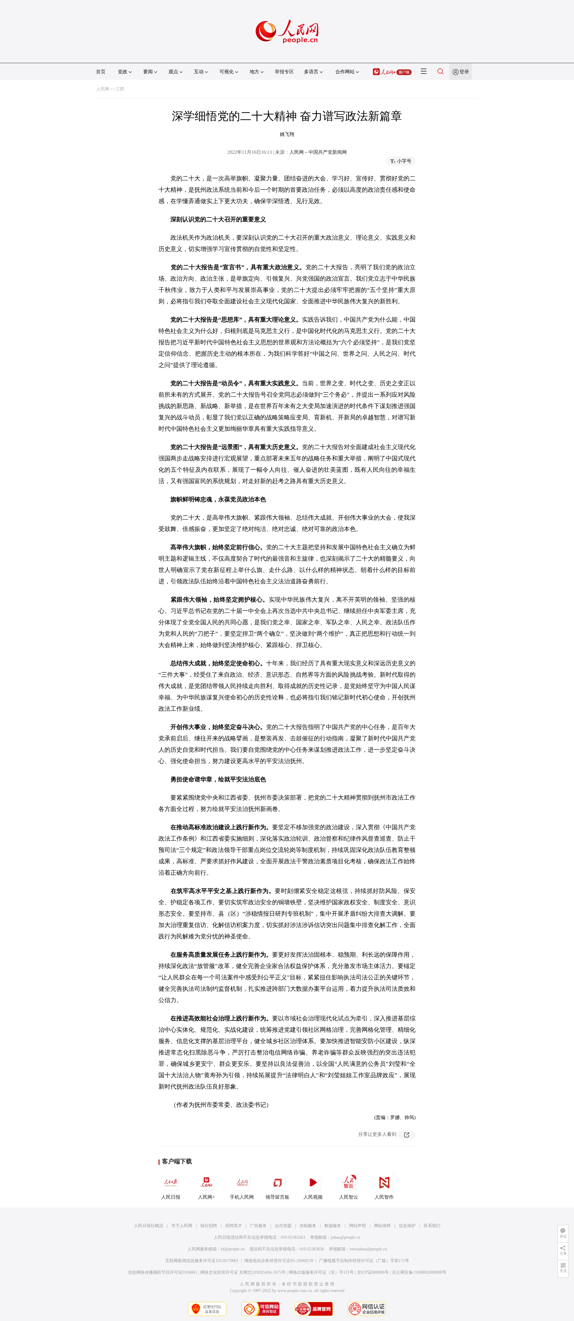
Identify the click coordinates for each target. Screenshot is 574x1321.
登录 (464, 71)
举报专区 (284, 71)
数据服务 (332, 1225)
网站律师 (382, 1225)
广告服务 (258, 1225)
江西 (120, 89)
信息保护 (407, 1225)
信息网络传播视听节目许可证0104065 (162, 1272)
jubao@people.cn (345, 1237)
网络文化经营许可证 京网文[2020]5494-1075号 (243, 1272)
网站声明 (357, 1225)
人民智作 (384, 1197)
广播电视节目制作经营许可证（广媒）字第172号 (364, 1260)
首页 (101, 71)
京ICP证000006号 (373, 1272)
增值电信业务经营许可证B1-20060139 (278, 1260)
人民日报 (170, 1197)
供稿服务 (308, 1225)
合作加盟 (283, 1225)
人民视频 (313, 1197)
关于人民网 (181, 1225)
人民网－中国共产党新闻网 (318, 152)
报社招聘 (208, 1225)
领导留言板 (277, 1197)
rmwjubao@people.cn (368, 1249)
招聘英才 (233, 1225)
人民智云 (348, 1197)
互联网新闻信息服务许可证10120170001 (202, 1260)
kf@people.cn (233, 1249)
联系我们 (432, 1225)
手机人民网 (242, 1197)
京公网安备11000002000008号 (419, 1272)
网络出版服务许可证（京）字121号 (321, 1272)
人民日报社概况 (148, 1225)
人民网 (103, 89)
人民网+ (206, 1197)
